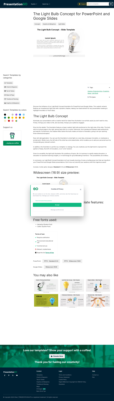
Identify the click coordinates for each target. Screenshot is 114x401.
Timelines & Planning (42, 384)
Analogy (90, 91)
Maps (38, 386)
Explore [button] (33, 4)
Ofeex (16, 397)
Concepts (37, 24)
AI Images (39, 389)
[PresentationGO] (15, 4)
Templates (40, 375)
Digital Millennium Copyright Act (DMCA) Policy (72, 382)
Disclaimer (62, 384)
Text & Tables (40, 379)
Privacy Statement (64, 377)
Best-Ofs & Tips (41, 391)
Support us (84, 4)
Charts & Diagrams (42, 377)
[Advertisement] (99, 54)
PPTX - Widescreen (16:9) (72, 261)
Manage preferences (57, 210)
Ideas (89, 93)
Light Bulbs (61, 24)
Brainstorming (97, 91)
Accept (57, 205)
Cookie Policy (63, 379)
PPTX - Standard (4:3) (51, 261)
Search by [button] (45, 4)
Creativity (106, 91)
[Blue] (20, 115)
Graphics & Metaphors (49, 24)
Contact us (95, 375)
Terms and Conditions (65, 375)
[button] (80, 189)
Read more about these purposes (44, 200)
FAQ (93, 377)
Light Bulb (95, 93)
